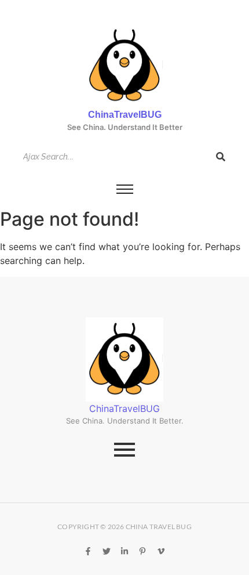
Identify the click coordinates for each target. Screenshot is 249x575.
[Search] (221, 157)
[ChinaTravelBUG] (125, 66)
